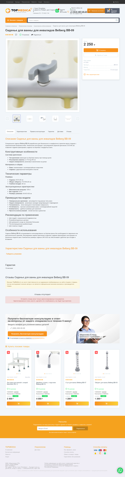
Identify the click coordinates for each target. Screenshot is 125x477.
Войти (117, 2)
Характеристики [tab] (22, 131)
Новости (7, 454)
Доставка (37, 450)
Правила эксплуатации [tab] (37, 131)
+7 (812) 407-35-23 (78, 11)
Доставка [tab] (60, 131)
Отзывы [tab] (69, 131)
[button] (9, 2)
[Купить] (18, 403)
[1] (57, 12)
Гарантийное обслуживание (72, 457)
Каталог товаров (16, 20)
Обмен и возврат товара (71, 454)
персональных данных (38, 338)
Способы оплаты (69, 452)
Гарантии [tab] (51, 131)
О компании (8, 450)
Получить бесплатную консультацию (27, 334)
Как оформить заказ (70, 450)
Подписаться (80, 428)
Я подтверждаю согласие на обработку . (27, 338)
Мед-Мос (27, 377)
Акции (7, 457)
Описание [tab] (10, 131)
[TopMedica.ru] (18, 11)
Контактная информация (12, 452)
